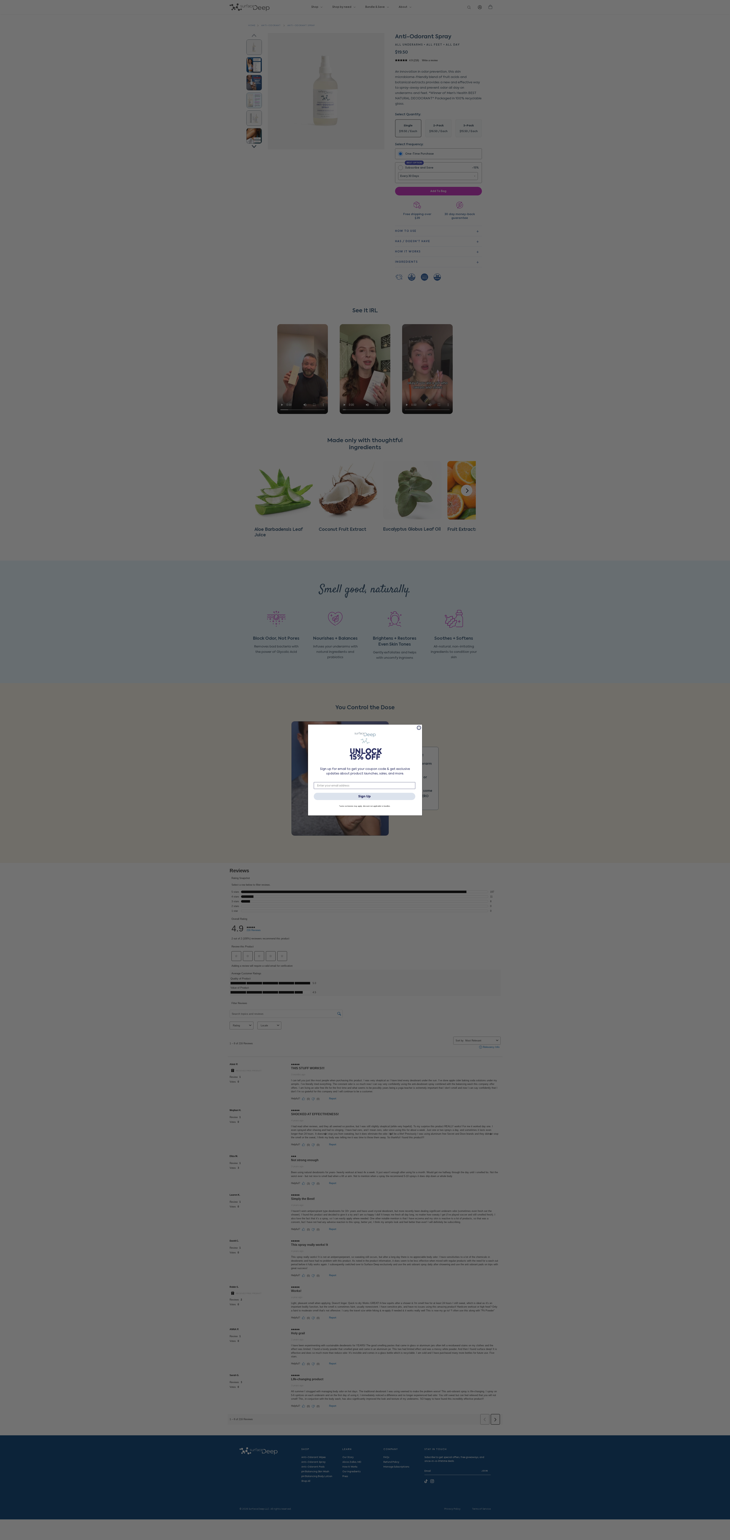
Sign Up (364, 796)
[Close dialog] (419, 728)
